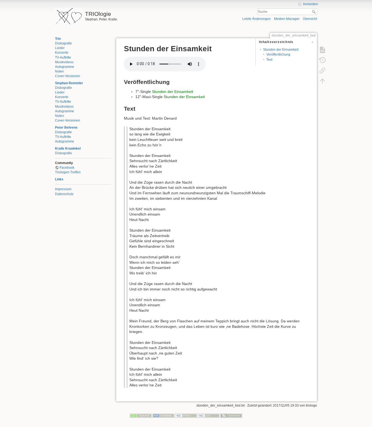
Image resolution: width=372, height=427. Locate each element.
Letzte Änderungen (256, 19)
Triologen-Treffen (68, 172)
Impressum (63, 189)
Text (269, 60)
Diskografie (63, 43)
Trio (58, 39)
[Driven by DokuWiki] (231, 415)
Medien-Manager (287, 19)
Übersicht (310, 19)
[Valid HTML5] (186, 415)
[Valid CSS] (208, 415)
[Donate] (141, 415)
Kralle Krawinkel (68, 148)
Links (59, 179)
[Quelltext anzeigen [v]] (322, 49)
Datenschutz (64, 194)
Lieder (60, 48)
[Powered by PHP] (163, 415)
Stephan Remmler (69, 83)
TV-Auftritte (63, 57)
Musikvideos (64, 62)
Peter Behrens (66, 127)
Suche (314, 12)
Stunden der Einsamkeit (280, 50)
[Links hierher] (322, 70)
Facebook (67, 167)
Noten (59, 71)
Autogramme (64, 67)
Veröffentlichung (278, 54)
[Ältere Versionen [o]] (322, 60)
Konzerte (61, 52)
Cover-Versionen (67, 76)
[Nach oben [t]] (322, 80)
